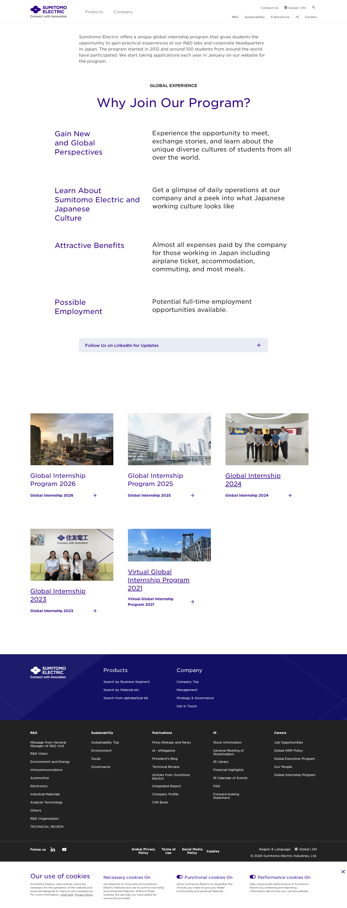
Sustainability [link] (255, 17)
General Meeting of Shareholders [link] (228, 752)
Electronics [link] (39, 786)
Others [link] (35, 810)
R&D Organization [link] (44, 818)
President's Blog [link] (165, 758)
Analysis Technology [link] (46, 802)
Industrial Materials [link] (45, 794)
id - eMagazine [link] (163, 750)
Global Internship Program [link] (295, 775)
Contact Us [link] (269, 7)
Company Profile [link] (165, 794)
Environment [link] (101, 750)
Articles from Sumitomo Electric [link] (171, 776)
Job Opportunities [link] (288, 742)
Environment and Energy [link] (50, 761)
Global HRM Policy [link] (288, 750)
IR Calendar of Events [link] (230, 778)
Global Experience (173, 85)
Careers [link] (311, 17)
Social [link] (95, 758)
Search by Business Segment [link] (126, 682)
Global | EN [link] (297, 7)
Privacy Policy (84, 894)
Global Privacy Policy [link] (143, 850)
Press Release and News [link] (171, 742)
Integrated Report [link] (166, 786)
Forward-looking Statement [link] (226, 795)
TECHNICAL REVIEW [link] (47, 826)
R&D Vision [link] (39, 753)
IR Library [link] (221, 761)
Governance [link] (101, 766)
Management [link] (187, 690)
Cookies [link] (213, 851)
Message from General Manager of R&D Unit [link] (48, 744)
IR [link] (297, 17)
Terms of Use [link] (169, 850)
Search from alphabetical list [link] (125, 698)
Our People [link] (283, 766)
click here (66, 894)
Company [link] (123, 11)
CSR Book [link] (160, 802)
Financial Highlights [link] (228, 769)
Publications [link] (280, 17)
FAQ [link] (216, 786)
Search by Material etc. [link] (121, 690)
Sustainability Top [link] (105, 742)
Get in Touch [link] (187, 706)
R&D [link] (235, 17)
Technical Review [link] (166, 766)
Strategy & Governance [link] (195, 698)
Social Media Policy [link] (192, 850)
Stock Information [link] (227, 742)
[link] (48, 12)
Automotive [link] (39, 778)
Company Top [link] (188, 682)
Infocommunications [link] (46, 769)
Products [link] (94, 11)
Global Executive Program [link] (294, 758)
